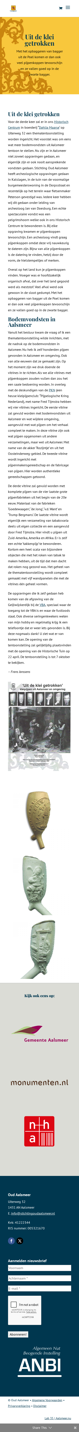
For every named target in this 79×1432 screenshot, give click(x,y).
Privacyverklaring (19, 1406)
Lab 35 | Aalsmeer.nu (58, 1418)
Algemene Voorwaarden (47, 1400)
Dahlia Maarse (49, 127)
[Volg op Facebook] (11, 1240)
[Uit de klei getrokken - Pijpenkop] (39, 820)
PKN (52, 390)
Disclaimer (40, 1406)
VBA (42, 605)
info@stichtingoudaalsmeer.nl (33, 1213)
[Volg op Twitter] (19, 1240)
